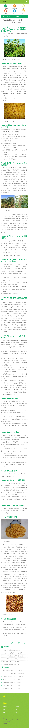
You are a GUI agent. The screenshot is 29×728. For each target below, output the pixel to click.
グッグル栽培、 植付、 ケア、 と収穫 (12, 670)
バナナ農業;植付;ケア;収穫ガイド (11, 665)
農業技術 (18, 16)
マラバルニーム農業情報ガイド (8, 643)
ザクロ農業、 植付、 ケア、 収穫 (11, 662)
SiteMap (5, 723)
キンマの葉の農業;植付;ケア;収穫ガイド (13, 682)
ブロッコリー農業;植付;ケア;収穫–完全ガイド (14, 653)
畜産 (15, 709)
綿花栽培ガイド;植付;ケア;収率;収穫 (21, 643)
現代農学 (9, 16)
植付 (4, 709)
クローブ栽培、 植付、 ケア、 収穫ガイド (13, 685)
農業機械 (16, 706)
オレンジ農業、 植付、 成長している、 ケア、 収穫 (15, 659)
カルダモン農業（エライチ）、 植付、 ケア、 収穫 (15, 676)
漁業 (4, 712)
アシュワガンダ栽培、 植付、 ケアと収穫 (13, 673)
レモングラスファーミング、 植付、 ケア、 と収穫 (15, 679)
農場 (15, 712)
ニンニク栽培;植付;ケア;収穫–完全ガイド (13, 656)
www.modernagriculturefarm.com (11, 720)
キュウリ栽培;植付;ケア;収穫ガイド (11, 650)
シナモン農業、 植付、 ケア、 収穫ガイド (13, 688)
